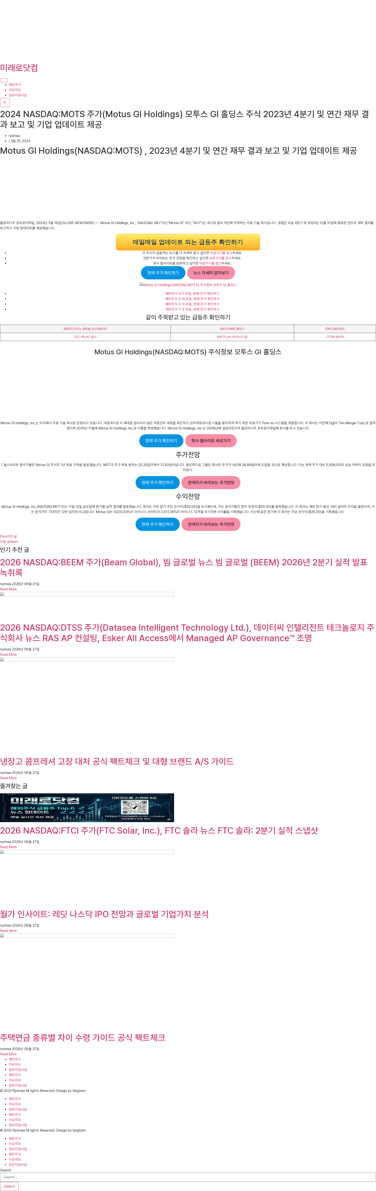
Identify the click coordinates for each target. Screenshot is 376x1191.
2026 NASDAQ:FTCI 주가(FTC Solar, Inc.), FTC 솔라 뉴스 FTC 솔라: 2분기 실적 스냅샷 (159, 830)
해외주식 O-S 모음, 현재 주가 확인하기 (192, 304)
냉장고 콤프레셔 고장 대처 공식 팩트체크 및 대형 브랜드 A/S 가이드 (117, 761)
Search (5, 1170)
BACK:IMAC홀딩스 (232, 329)
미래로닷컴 (19, 68)
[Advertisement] (130, 30)
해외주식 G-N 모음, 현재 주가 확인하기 (192, 299)
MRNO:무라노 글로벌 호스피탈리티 (85, 329)
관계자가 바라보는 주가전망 (211, 482)
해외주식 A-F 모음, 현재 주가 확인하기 (192, 294)
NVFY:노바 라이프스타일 (232, 337)
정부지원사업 (18, 95)
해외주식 (15, 85)
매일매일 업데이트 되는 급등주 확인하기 (188, 242)
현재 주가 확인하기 (163, 272)
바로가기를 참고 (221, 253)
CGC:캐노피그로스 (85, 337)
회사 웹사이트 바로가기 (211, 440)
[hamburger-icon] (3, 80)
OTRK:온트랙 (335, 337)
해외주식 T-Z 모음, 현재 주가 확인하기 (192, 309)
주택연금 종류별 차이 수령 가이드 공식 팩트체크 (82, 1037)
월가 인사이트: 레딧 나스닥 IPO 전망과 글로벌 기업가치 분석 (104, 914)
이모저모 (15, 90)
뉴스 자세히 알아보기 (211, 272)
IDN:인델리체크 (335, 329)
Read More (8, 589)
